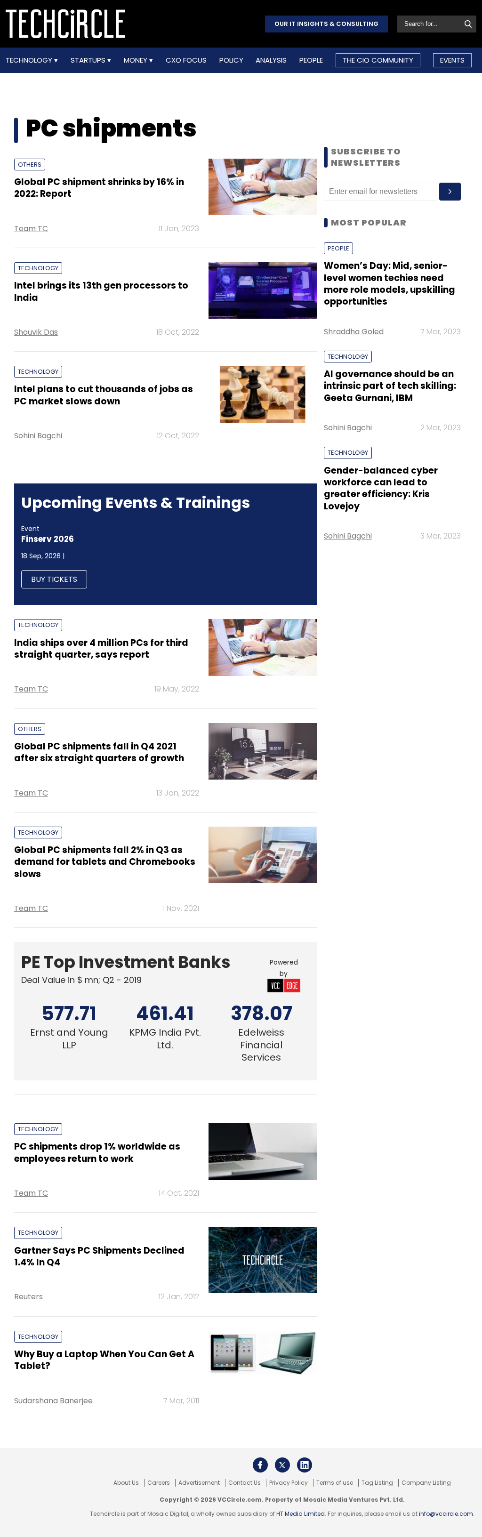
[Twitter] (282, 1465)
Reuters (28, 1296)
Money (136, 60)
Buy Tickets (54, 579)
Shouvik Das (36, 332)
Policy (231, 60)
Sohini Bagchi (38, 435)
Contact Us (244, 1483)
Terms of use (334, 1483)
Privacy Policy (288, 1483)
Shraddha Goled (354, 331)
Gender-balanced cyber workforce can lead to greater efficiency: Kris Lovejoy (381, 488)
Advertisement (199, 1483)
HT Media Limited (300, 1514)
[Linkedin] (304, 1465)
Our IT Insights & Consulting (326, 23)
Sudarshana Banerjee (53, 1400)
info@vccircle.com (446, 1514)
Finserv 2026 (47, 539)
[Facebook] (260, 1465)
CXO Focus (186, 60)
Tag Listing (377, 1483)
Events (452, 60)
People (311, 60)
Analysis (271, 60)
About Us (126, 1483)
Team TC (31, 228)
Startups (89, 60)
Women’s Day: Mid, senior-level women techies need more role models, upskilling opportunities (389, 283)
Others (29, 164)
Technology (30, 60)
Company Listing (426, 1483)
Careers (158, 1483)
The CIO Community (378, 60)
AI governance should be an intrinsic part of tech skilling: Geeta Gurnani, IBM (390, 386)
